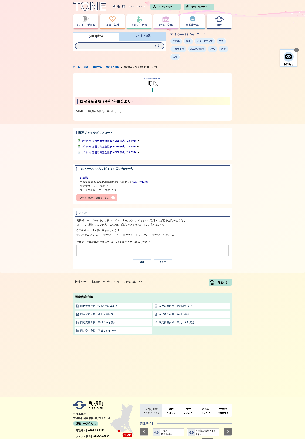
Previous (144, 432)
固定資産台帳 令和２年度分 (96, 314)
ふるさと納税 (197, 49)
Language (165, 6)
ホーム (76, 67)
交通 (221, 41)
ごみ (212, 49)
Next (228, 432)
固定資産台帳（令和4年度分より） (100, 306)
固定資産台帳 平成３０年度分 (98, 322)
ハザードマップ (205, 41)
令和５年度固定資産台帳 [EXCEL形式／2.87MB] (109, 146)
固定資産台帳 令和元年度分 (175, 314)
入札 (175, 57)
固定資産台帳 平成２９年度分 (176, 322)
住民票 (176, 41)
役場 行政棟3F (141, 182)
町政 (86, 67)
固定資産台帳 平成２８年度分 (98, 330)
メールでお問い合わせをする (94, 197)
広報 (223, 49)
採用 (188, 41)
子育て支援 (178, 49)
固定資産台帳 (112, 67)
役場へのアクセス (86, 423)
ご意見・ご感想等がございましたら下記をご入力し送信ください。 (114, 242)
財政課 (84, 177)
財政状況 (97, 67)
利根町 (88, 405)
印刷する (223, 282)
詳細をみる (168, 432)
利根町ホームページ (109, 6)
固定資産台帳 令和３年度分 (175, 306)
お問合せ (289, 64)
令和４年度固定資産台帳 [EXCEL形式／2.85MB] (109, 152)
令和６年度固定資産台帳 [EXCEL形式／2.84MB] (109, 140)
